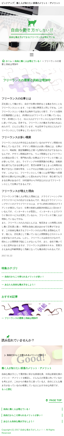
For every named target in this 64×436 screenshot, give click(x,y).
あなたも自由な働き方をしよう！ (20, 284)
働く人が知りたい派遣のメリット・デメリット (38, 3)
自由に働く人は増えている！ (17, 409)
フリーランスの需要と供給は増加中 (21, 318)
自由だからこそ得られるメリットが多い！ (24, 276)
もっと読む (7, 389)
